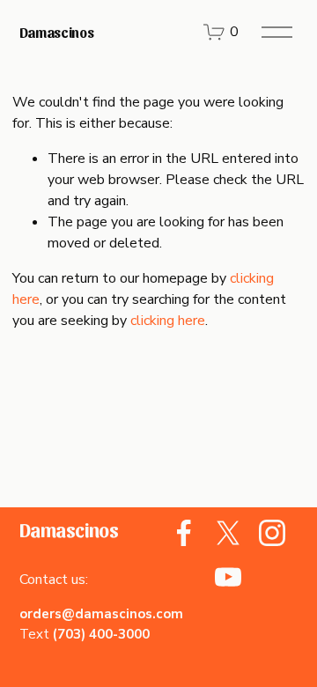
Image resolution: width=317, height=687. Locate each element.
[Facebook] (184, 533)
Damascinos (56, 32)
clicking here (167, 320)
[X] (228, 533)
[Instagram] (272, 533)
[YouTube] (228, 577)
